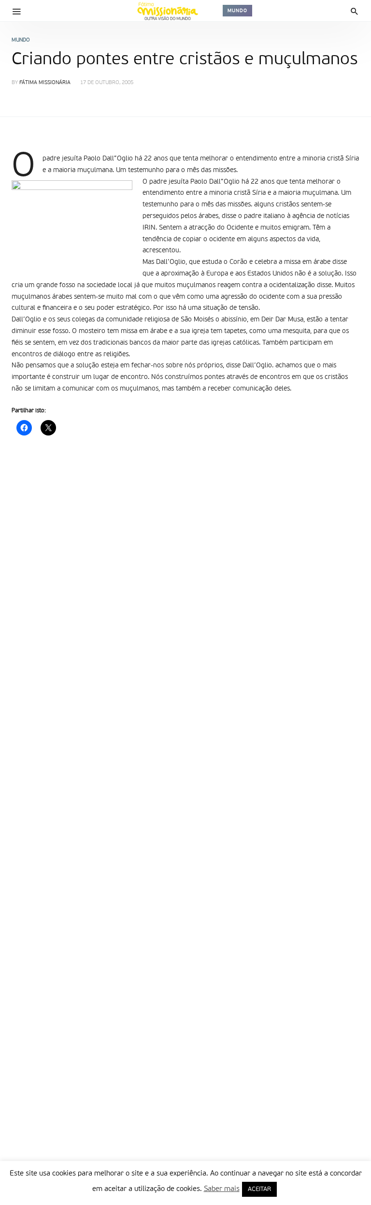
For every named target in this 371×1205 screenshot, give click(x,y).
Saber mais (222, 1188)
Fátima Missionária (45, 83)
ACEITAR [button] (259, 1189)
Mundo (237, 10)
